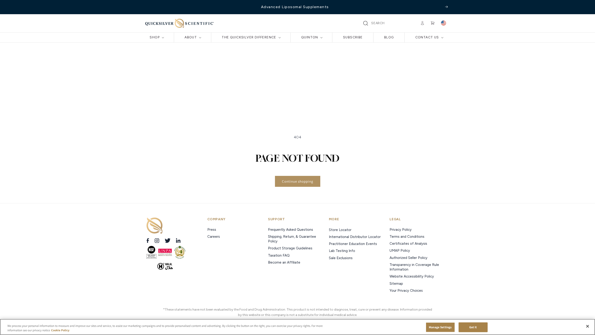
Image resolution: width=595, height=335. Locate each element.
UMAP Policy (400, 250)
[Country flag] (443, 23)
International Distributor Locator (355, 237)
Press (212, 230)
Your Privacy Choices (406, 290)
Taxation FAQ (279, 255)
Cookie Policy (60, 330)
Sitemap (396, 283)
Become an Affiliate (284, 262)
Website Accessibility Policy (412, 276)
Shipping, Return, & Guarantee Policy (292, 238)
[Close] (587, 326)
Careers (214, 236)
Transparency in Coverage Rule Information (414, 267)
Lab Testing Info (342, 251)
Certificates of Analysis (408, 243)
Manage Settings (440, 327)
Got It (473, 327)
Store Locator (340, 230)
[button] (365, 23)
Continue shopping (297, 181)
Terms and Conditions (407, 236)
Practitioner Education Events (353, 244)
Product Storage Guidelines (290, 248)
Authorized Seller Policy (408, 258)
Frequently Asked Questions (290, 230)
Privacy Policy (401, 230)
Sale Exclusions (341, 258)
